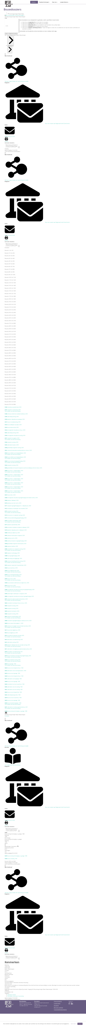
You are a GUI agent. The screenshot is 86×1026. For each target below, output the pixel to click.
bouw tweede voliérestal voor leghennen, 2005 (17, 582)
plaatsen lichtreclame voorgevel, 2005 (15, 535)
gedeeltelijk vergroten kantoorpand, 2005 (15, 543)
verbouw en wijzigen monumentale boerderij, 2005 (18, 626)
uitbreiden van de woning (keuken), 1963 (15, 670)
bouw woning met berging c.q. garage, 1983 (16, 856)
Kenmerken (10, 45)
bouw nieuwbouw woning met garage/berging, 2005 (18, 655)
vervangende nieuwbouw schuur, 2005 (15, 430)
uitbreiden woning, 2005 (12, 642)
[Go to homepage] (9, 4)
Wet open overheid (58, 1007)
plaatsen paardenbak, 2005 (12, 524)
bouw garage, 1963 (10, 664)
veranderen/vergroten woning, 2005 (14, 635)
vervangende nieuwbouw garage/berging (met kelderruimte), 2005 (21, 497)
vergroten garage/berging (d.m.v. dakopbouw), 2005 (18, 505)
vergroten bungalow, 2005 (12, 438)
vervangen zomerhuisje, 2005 (13, 520)
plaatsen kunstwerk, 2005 (12, 611)
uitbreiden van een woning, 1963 (14, 686)
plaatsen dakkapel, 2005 (12, 500)
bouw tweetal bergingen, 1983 (13, 703)
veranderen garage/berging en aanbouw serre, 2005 (18, 620)
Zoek (6, 18)
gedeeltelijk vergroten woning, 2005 (14, 447)
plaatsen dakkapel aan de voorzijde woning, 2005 (17, 645)
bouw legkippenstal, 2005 (12, 570)
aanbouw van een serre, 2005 (13, 503)
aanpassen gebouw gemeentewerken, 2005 (16, 599)
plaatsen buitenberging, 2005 (13, 616)
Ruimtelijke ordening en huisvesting (15, 996)
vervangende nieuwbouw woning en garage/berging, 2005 (19, 596)
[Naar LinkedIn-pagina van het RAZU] (72, 1003)
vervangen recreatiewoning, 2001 (14, 651)
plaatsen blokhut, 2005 (11, 546)
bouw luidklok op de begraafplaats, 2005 (15, 453)
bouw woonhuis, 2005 (11, 568)
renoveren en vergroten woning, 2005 (15, 515)
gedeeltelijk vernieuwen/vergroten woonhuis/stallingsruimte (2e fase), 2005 (23, 468)
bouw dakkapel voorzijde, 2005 (13, 424)
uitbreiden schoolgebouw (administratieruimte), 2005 (18, 649)
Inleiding (10, 53)
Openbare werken (11, 994)
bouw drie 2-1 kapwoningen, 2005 (14, 470)
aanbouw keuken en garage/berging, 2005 (16, 541)
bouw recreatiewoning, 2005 (12, 422)
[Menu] (5, 54)
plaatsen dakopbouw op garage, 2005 (15, 419)
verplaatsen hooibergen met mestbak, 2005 (16, 508)
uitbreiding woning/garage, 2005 (13, 558)
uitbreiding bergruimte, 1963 (12, 695)
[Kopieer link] (19, 147)
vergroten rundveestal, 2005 (13, 409)
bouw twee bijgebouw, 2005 (12, 630)
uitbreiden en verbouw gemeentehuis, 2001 (16, 707)
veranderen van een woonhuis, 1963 (14, 684)
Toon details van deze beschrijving (12, 411)
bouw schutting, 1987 (11, 858)
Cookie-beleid (57, 1003)
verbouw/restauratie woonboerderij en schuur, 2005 (18, 450)
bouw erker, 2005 (10, 495)
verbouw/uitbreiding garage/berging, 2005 (15, 518)
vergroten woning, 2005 (11, 442)
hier (56, 31)
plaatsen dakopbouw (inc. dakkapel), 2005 (16, 530)
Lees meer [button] (73, 1023)
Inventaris (7, 716)
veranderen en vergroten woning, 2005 (15, 549)
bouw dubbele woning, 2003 (12, 659)
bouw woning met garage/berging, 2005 (15, 461)
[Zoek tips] (19, 26)
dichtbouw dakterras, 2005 (12, 532)
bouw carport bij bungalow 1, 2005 (14, 623)
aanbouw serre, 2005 (11, 538)
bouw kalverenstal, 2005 (12, 427)
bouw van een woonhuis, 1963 (13, 697)
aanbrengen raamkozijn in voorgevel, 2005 (16, 593)
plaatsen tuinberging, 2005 (12, 553)
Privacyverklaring (58, 1001)
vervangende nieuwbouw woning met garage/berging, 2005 (19, 589)
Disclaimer (56, 1005)
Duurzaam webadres (9, 142)
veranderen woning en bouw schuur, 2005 (16, 603)
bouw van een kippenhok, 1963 (13, 692)
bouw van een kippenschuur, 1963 (14, 668)
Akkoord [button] (80, 1023)
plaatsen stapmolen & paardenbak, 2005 (15, 565)
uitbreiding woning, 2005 (12, 416)
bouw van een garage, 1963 (12, 673)
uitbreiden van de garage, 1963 (13, 678)
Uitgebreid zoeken (13, 33)
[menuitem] (34, 2)
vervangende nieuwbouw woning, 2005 (15, 435)
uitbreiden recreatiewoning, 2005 (14, 639)
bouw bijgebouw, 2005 (11, 632)
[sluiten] (6, 713)
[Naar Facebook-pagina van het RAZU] (70, 1003)
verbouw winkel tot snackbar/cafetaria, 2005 (16, 414)
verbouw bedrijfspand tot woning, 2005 (15, 561)
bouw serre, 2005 (10, 578)
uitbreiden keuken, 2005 (12, 445)
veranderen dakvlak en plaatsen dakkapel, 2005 (17, 527)
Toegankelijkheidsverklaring (60, 1009)
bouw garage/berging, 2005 (12, 555)
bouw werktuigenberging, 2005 (13, 574)
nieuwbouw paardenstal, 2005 (13, 407)
